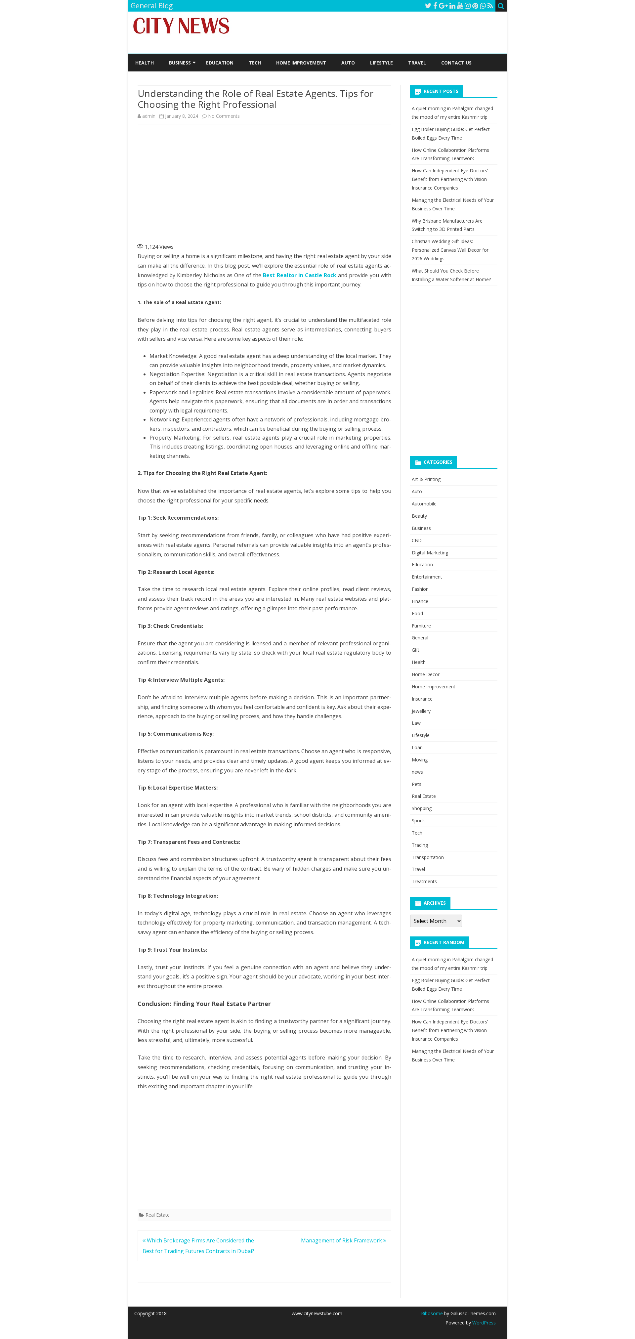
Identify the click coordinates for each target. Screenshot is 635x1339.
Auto (348, 63)
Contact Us (456, 63)
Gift (415, 650)
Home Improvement (301, 63)
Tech (255, 63)
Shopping (422, 808)
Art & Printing (426, 479)
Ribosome (432, 1313)
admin (148, 116)
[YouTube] (460, 5)
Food (417, 613)
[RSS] (490, 5)
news (417, 772)
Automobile (424, 503)
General (420, 637)
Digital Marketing (430, 552)
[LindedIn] (452, 5)
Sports (419, 820)
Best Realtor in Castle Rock (299, 275)
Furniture (421, 626)
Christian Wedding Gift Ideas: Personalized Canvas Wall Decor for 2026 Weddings (450, 250)
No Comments (224, 116)
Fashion (420, 589)
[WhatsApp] (483, 5)
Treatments (424, 881)
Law (416, 723)
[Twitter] (428, 5)
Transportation (428, 857)
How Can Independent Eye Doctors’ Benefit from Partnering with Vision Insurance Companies (450, 179)
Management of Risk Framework (342, 1240)
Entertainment (427, 577)
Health (144, 63)
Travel (417, 63)
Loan (417, 747)
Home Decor (426, 674)
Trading (420, 845)
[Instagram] (468, 5)
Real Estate (158, 1215)
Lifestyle (381, 63)
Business (180, 63)
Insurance (422, 699)
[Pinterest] (475, 5)
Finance (420, 601)
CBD (417, 540)
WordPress (483, 1322)
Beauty (419, 516)
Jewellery (421, 711)
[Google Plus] (443, 5)
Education (219, 63)
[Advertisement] (264, 182)
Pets (416, 784)
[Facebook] (435, 5)
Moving (420, 759)
